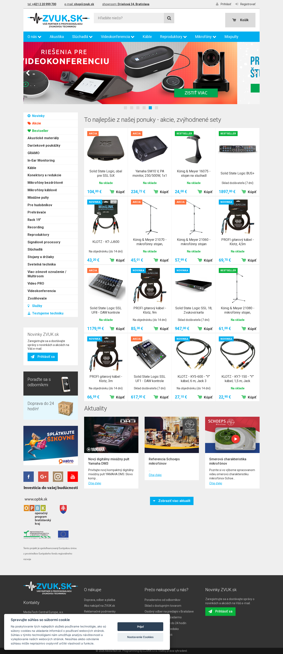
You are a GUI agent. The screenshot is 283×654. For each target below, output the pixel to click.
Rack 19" (34, 220)
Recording (36, 227)
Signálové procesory (44, 242)
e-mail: (79, 4)
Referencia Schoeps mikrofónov (164, 461)
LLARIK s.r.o (150, 650)
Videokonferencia (116, 36)
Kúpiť (120, 192)
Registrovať (247, 4)
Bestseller (39, 131)
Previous (27, 73)
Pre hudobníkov (40, 205)
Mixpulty (231, 36)
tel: (42, 4)
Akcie (36, 123)
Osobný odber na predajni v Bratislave (169, 611)
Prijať (140, 626)
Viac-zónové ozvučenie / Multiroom (47, 274)
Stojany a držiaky (41, 257)
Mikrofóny (204, 36)
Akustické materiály (43, 138)
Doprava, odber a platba (99, 600)
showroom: (125, 4)
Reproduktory (171, 36)
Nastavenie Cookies (140, 637)
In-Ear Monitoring (41, 160)
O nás (33, 36)
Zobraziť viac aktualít (174, 501)
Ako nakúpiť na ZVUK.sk (99, 605)
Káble (147, 36)
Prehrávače (37, 212)
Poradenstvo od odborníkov (162, 600)
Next (255, 73)
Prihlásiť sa (46, 357)
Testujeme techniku (47, 313)
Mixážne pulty (38, 198)
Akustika (57, 36)
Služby (36, 306)
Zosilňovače (37, 298)
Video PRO (36, 283)
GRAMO (34, 153)
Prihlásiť (226, 4)
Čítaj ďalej (94, 483)
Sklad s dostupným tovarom (163, 605)
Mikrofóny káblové (42, 190)
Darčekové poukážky (44, 145)
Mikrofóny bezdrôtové (45, 183)
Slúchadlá (80, 36)
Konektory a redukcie (44, 175)
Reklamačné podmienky (100, 611)
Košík (244, 20)
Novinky (38, 116)
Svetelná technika (42, 264)
